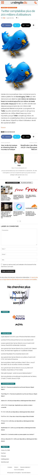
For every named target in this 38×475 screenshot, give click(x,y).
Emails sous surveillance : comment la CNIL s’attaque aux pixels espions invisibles (6, 198)
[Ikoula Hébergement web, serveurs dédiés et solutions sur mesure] (19, 317)
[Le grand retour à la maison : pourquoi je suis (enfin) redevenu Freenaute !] (19, 190)
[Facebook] (19, 177)
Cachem (3, 453)
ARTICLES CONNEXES (12, 182)
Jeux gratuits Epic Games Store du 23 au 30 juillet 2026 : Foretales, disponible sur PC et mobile (17, 369)
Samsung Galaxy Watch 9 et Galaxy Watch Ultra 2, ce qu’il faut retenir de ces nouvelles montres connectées (18, 363)
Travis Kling (4, 394)
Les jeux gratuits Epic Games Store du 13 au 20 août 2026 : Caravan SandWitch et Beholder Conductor (18, 344)
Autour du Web (5, 450)
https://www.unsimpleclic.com (19, 168)
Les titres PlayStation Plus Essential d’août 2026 (14, 354)
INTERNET (4, 7)
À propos (10, 467)
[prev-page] (18, 221)
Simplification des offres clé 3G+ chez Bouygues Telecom (29, 147)
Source (3, 127)
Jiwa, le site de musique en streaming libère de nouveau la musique (9, 147)
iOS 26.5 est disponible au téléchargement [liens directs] (21, 400)
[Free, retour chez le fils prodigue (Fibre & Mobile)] (31, 190)
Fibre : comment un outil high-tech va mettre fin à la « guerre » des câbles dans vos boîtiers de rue (6, 214)
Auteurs (16, 467)
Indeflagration (5, 459)
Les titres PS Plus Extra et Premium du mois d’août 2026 (17, 340)
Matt (4, 18)
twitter (12, 131)
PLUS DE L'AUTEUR (26, 182)
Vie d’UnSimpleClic (19, 469)
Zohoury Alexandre (6, 439)
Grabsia (3, 434)
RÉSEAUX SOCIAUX (12, 7)
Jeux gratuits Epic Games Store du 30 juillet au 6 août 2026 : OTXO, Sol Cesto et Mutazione (18, 358)
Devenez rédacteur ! (25, 467)
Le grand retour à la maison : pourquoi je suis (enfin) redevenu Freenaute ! (18, 197)
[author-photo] (19, 159)
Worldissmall (5, 462)
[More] (33, 25)
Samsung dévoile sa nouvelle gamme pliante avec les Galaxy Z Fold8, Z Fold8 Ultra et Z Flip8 (19, 377)
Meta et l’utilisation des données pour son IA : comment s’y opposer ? (18, 213)
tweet (7, 131)
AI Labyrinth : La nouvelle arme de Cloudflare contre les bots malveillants (31, 213)
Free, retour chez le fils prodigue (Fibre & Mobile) (31, 196)
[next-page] (20, 221)
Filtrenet (3, 456)
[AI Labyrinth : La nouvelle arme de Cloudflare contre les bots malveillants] (31, 206)
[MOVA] (19, 324)
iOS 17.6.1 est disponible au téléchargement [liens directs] (20, 412)
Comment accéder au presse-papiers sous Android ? (21, 434)
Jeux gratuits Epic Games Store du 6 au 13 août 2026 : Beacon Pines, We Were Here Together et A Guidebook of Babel (19, 349)
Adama (2, 400)
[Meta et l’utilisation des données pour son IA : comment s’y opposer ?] (19, 206)
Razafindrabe (4, 427)
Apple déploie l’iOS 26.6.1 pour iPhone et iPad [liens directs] (18, 336)
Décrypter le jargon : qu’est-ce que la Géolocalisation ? (16, 373)
